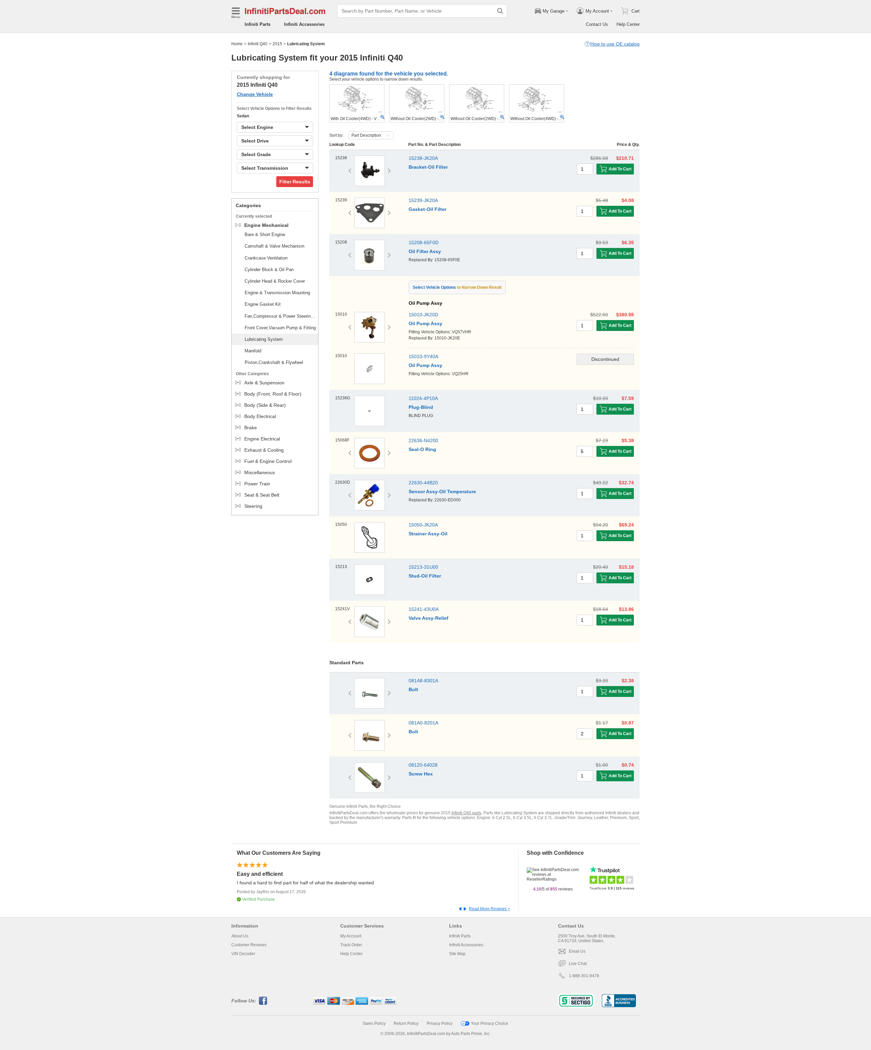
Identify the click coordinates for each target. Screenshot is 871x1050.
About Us (239, 936)
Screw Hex (421, 774)
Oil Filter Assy (425, 251)
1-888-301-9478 (584, 975)
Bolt (413, 689)
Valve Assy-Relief (428, 618)
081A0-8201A (423, 723)
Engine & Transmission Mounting (277, 292)
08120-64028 (423, 765)
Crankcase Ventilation (266, 258)
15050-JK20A (423, 525)
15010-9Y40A (423, 356)
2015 (277, 43)
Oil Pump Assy (425, 323)
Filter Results (294, 181)
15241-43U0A (424, 609)
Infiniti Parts (257, 24)
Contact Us (597, 24)
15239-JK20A (423, 200)
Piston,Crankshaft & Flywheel (274, 362)
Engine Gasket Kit (263, 304)
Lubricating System (264, 339)
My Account (350, 936)
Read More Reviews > (489, 908)
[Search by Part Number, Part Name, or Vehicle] (500, 11)
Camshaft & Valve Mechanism (275, 246)
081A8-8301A (423, 680)
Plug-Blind (421, 407)
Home (237, 43)
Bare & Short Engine (265, 234)
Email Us (577, 951)
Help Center (628, 24)
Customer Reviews (248, 945)
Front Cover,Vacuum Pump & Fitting (280, 327)
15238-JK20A (423, 158)
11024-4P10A (423, 398)
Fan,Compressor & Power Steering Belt (280, 316)
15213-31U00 (423, 567)
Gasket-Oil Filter (427, 209)
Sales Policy (374, 1023)
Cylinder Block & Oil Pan (269, 269)
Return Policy (406, 1023)
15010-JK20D (423, 314)
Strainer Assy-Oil (428, 533)
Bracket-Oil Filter (428, 167)
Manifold (253, 350)
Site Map (457, 953)
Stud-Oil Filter (425, 576)
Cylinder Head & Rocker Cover (275, 281)
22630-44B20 (423, 482)
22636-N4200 (423, 440)
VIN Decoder (243, 953)
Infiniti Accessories (304, 24)
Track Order (351, 945)
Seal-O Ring (422, 449)
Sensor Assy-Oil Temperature (442, 491)
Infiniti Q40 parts (466, 813)
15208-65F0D (424, 242)
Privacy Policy (440, 1023)
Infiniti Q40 (257, 43)
